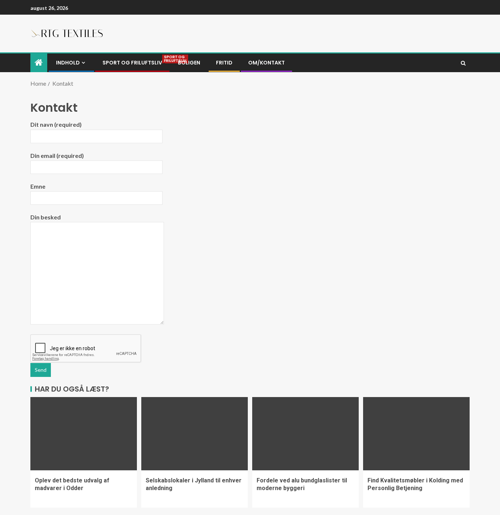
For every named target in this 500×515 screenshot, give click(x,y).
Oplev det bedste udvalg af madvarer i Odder (72, 484)
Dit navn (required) (56, 124)
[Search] (463, 63)
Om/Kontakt (266, 62)
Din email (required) (57, 155)
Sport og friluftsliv (132, 62)
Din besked (45, 217)
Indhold (68, 62)
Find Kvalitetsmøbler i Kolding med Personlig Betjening (415, 484)
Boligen (189, 62)
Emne (37, 186)
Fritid (224, 62)
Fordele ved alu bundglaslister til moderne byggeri (302, 484)
